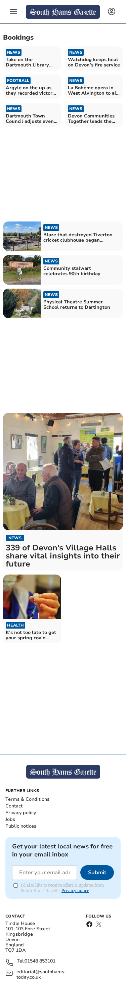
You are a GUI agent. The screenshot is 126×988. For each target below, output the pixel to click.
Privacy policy (20, 812)
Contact (14, 806)
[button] (13, 12)
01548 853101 (40, 961)
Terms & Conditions (27, 799)
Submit (97, 872)
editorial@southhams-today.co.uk (41, 974)
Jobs (10, 819)
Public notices (20, 826)
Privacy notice (75, 890)
